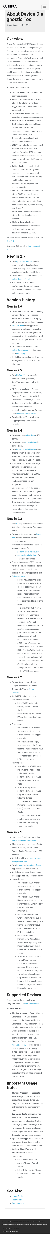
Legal (3, 1231)
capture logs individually (27, 555)
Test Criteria (17, 1200)
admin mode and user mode (24, 841)
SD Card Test (21, 375)
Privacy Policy (15, 1231)
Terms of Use (8, 1231)
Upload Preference (24, 261)
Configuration (18, 1203)
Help (18, 524)
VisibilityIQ (20, 353)
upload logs (30, 435)
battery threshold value (26, 449)
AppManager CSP (19, 1045)
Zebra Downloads (31, 1003)
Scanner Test (18, 325)
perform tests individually (28, 552)
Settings (19, 865)
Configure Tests (34, 865)
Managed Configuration (26, 414)
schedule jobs (31, 442)
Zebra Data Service (20, 350)
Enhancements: (18, 576)
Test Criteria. (12, 241)
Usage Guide (17, 1196)
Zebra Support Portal (21, 279)
